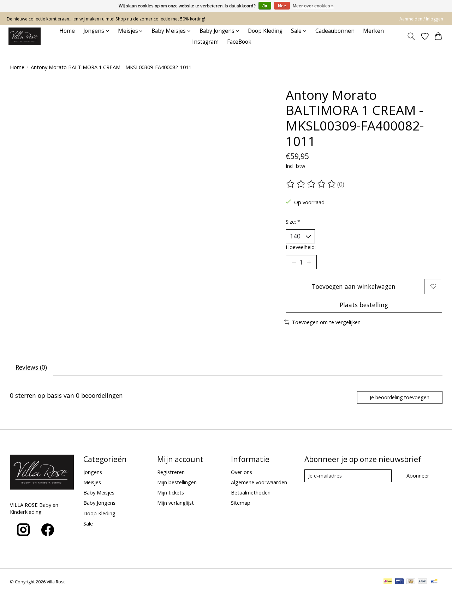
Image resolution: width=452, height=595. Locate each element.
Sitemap (240, 502)
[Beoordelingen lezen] (311, 184)
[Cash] (410, 581)
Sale (88, 523)
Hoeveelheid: (301, 246)
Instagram (205, 41)
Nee (282, 6)
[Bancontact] (434, 581)
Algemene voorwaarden (259, 482)
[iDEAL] (387, 581)
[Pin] (399, 581)
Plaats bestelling (364, 304)
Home (67, 31)
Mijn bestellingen (177, 482)
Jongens (92, 471)
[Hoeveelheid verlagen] (294, 262)
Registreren (171, 471)
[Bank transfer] (422, 581)
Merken (373, 31)
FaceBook (239, 41)
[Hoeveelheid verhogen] (309, 262)
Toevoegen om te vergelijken (326, 322)
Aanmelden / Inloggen (421, 19)
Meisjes (92, 482)
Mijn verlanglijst (175, 502)
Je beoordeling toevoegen (399, 397)
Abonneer (417, 475)
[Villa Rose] (24, 36)
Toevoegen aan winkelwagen (354, 286)
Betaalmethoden (250, 492)
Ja (264, 6)
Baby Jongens (99, 502)
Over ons (241, 471)
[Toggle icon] (411, 36)
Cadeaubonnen (335, 31)
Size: (293, 221)
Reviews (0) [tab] (31, 367)
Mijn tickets (170, 492)
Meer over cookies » (313, 6)
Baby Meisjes (98, 492)
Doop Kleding (265, 31)
